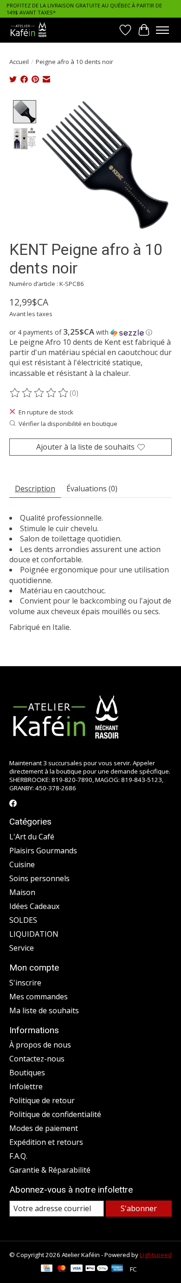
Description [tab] (35, 488)
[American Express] (117, 1269)
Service (21, 948)
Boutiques (27, 1072)
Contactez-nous (37, 1059)
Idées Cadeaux (34, 906)
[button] (90, 332)
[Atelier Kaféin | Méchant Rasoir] (28, 29)
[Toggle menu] (162, 30)
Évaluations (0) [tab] (91, 488)
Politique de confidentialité (55, 1114)
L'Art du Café (31, 837)
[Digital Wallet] (96, 1269)
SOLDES (23, 920)
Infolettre (26, 1086)
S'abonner (139, 1208)
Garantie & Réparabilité (49, 1170)
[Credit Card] (46, 1269)
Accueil (19, 61)
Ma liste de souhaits (44, 1010)
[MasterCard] (62, 1269)
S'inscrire (25, 983)
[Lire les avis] (39, 393)
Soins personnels (39, 878)
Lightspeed (156, 1255)
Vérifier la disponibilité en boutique (68, 423)
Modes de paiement (43, 1128)
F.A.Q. (18, 1156)
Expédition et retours (46, 1142)
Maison (22, 892)
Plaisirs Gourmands (43, 850)
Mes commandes (38, 996)
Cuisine (22, 864)
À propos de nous (40, 1045)
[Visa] (77, 1269)
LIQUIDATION (33, 934)
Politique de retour (42, 1100)
